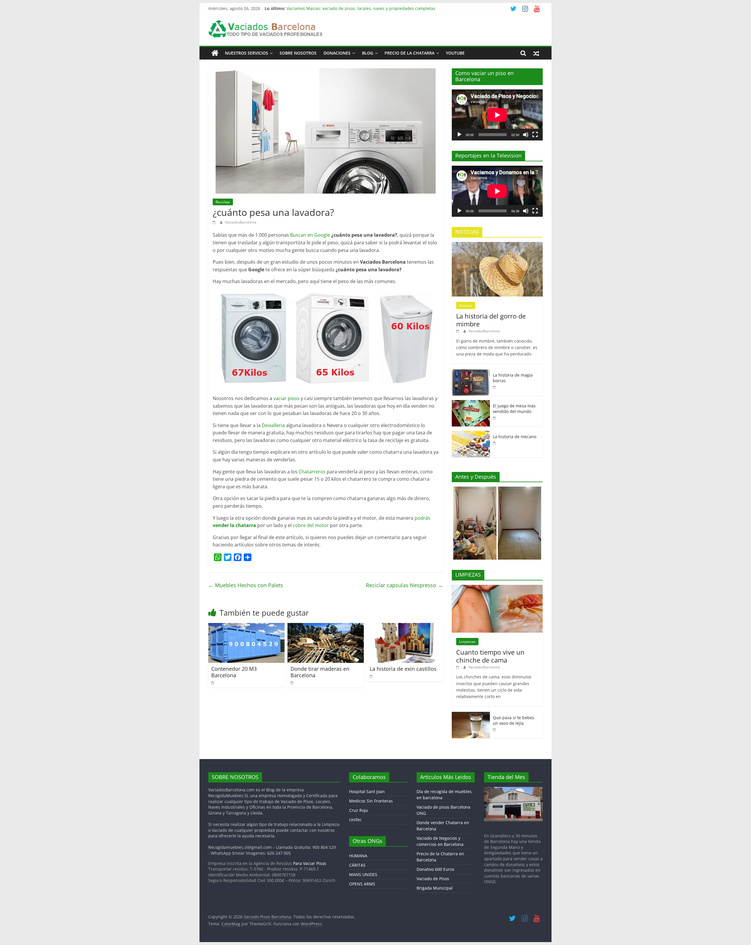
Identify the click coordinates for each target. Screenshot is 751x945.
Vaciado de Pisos (433, 878)
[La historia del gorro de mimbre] (497, 245)
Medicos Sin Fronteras (371, 801)
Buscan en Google (310, 235)
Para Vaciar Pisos (309, 863)
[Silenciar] (526, 135)
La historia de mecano (514, 436)
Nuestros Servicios (246, 53)
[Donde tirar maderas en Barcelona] (325, 626)
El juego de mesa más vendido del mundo (514, 408)
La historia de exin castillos (403, 668)
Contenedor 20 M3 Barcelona (234, 672)
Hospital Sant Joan (367, 791)
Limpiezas (467, 641)
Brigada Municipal (435, 888)
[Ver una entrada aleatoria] (536, 53)
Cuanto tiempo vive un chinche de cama (490, 656)
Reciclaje (223, 201)
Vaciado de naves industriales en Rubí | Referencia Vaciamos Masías (354, 6)
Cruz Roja (358, 810)
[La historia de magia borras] (471, 372)
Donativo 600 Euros (435, 869)
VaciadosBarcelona (240, 222)
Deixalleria (273, 425)
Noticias (465, 305)
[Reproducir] (459, 135)
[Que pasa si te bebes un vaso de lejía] (471, 715)
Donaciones (337, 53)
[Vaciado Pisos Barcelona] (214, 53)
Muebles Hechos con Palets (245, 585)
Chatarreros (312, 471)
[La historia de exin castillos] (405, 626)
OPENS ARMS (362, 884)
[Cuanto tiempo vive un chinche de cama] (497, 588)
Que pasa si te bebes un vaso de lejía (513, 720)
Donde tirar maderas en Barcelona (319, 672)
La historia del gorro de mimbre (491, 319)
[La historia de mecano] (471, 434)
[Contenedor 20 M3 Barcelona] (246, 626)
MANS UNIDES (363, 874)
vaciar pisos (286, 398)
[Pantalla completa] (535, 135)
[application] (497, 114)
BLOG (367, 53)
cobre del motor (311, 525)
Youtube (455, 53)
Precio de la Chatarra (409, 53)
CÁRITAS (357, 865)
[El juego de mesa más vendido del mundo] (471, 403)
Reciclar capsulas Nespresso (404, 585)
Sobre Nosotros (298, 53)
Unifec (355, 819)
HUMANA (358, 855)
